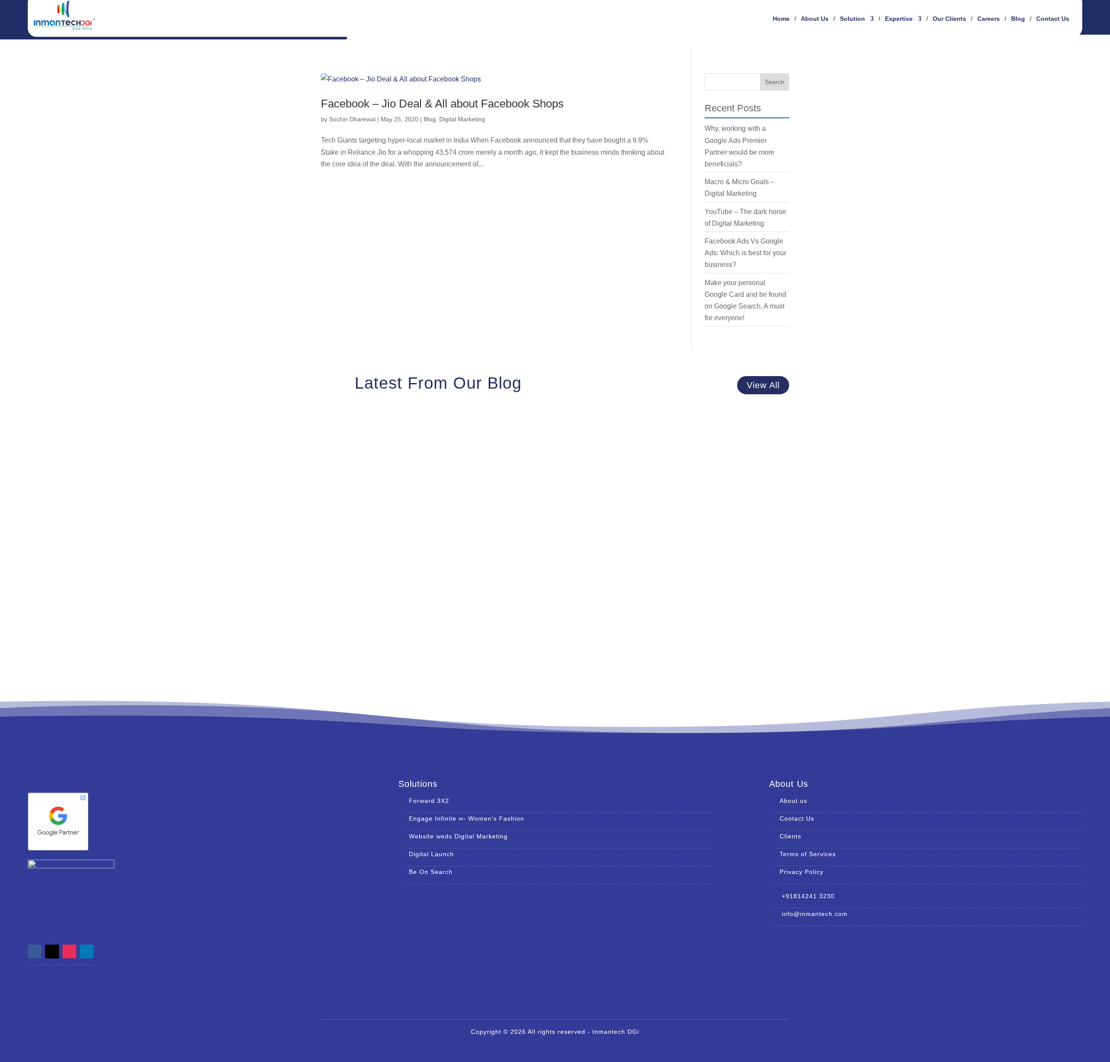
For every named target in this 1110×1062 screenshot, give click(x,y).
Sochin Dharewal (352, 119)
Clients (790, 836)
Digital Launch (431, 854)
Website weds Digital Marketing (458, 836)
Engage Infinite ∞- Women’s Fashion (466, 818)
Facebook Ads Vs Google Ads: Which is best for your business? (745, 252)
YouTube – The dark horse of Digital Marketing (415, 627)
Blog (1018, 19)
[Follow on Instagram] (69, 951)
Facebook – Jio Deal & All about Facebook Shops (442, 103)
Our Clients (949, 19)
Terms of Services (808, 854)
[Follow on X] (52, 951)
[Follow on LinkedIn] (87, 951)
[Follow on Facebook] (35, 951)
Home (781, 19)
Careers (988, 19)
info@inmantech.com (811, 913)
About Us (815, 19)
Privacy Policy (801, 871)
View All (763, 385)
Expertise (899, 19)
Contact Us (1052, 19)
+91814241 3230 (805, 896)
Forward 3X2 (429, 800)
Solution (852, 19)
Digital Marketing (462, 119)
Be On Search (431, 871)
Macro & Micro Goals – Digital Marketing (404, 538)
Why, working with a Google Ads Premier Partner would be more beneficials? (472, 450)
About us (793, 800)
